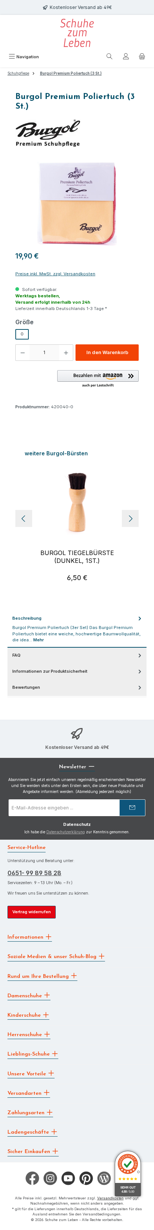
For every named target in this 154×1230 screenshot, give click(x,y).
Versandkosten (110, 1198)
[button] (98, 379)
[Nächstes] (130, 518)
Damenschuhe (25, 995)
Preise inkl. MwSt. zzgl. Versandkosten (55, 273)
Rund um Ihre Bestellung (39, 976)
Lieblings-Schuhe (29, 1054)
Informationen (26, 937)
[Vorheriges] (23, 518)
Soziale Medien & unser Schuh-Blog (52, 957)
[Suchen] (109, 57)
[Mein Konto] (126, 57)
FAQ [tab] (16, 655)
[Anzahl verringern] (22, 352)
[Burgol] (77, 132)
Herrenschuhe (25, 1035)
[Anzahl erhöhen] (66, 352)
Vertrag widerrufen (31, 911)
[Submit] (132, 807)
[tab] (77, 629)
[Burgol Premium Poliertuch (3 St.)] (77, 204)
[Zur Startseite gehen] (77, 33)
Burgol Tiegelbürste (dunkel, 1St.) (77, 556)
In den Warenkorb (107, 352)
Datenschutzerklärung (65, 832)
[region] (77, 204)
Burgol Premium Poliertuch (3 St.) (71, 73)
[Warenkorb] (142, 57)
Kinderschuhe (25, 1015)
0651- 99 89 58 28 (34, 873)
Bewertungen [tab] (26, 687)
